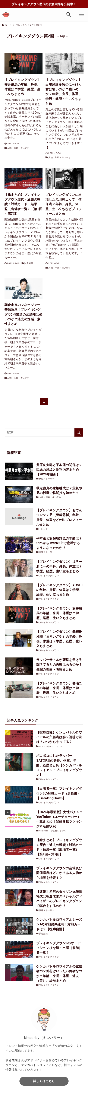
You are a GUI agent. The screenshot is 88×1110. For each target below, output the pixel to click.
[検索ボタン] (68, 14)
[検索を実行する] (78, 432)
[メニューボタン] (81, 14)
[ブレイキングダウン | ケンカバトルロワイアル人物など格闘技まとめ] (6, 14)
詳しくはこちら (44, 1081)
